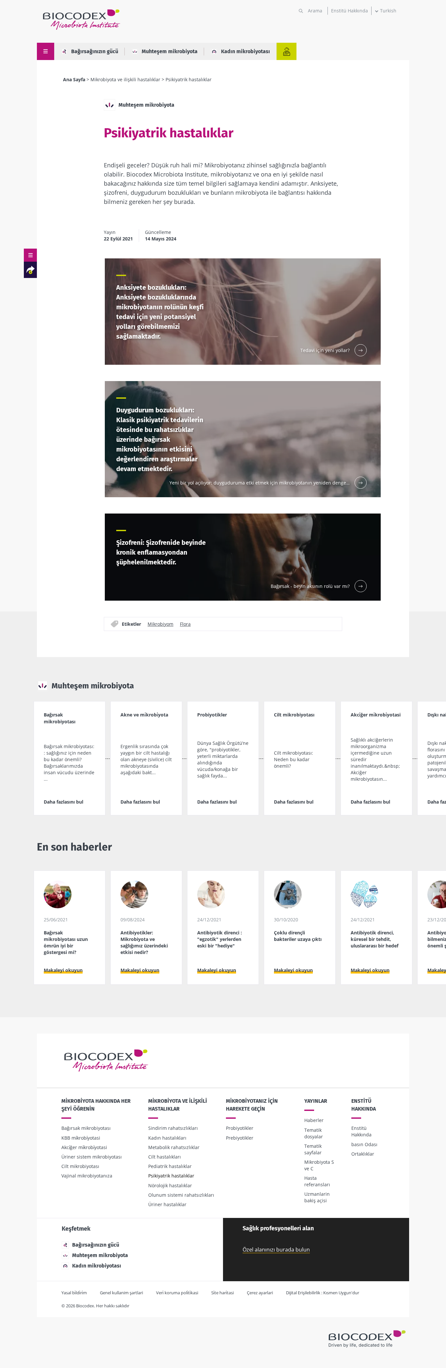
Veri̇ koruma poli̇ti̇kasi (177, 1293)
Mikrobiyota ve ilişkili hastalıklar (125, 79)
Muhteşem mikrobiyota (170, 51)
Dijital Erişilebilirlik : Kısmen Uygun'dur (322, 1293)
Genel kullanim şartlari (121, 1293)
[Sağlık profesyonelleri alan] (286, 51)
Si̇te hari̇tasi (222, 1293)
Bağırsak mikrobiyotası (86, 1128)
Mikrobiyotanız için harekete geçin (252, 1105)
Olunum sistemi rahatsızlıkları (181, 1195)
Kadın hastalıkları (167, 1138)
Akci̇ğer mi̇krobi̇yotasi (84, 1147)
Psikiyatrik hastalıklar (171, 1176)
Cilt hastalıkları (164, 1157)
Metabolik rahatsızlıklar (173, 1147)
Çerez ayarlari (260, 1293)
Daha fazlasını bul (63, 802)
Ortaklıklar (362, 1154)
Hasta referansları (317, 1181)
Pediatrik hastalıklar (170, 1166)
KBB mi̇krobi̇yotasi (80, 1138)
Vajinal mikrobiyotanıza (86, 1176)
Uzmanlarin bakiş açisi (317, 1197)
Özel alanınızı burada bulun (276, 1249)
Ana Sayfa (74, 79)
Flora (185, 624)
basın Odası (364, 1144)
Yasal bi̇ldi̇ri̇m (74, 1293)
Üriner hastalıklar (167, 1204)
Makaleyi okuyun (63, 970)
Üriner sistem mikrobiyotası (91, 1157)
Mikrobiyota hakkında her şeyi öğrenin (96, 1105)
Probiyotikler (239, 1128)
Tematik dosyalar (313, 1133)
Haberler (314, 1120)
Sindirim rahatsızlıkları (173, 1128)
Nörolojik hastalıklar (170, 1185)
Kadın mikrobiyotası (245, 51)
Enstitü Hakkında (349, 11)
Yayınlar (315, 1101)
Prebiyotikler (239, 1138)
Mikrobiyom (160, 624)
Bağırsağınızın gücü (94, 51)
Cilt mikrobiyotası (80, 1166)
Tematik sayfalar (313, 1149)
